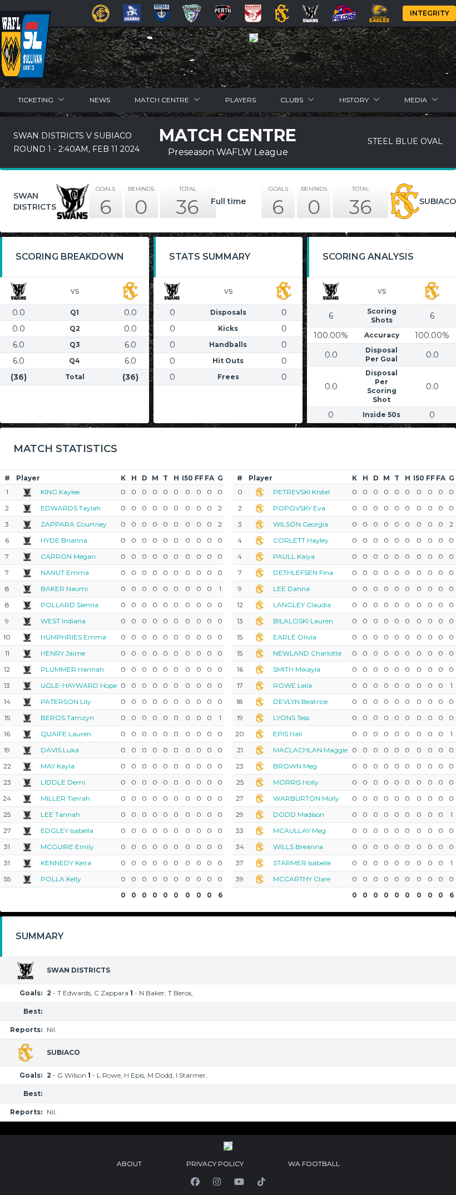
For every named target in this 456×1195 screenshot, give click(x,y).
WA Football (314, 1163)
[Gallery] (253, 37)
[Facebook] (195, 1181)
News (100, 100)
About (129, 1163)
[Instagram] (217, 1181)
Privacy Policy (215, 1163)
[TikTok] (261, 1181)
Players (240, 100)
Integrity (429, 13)
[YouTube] (239, 1181)
